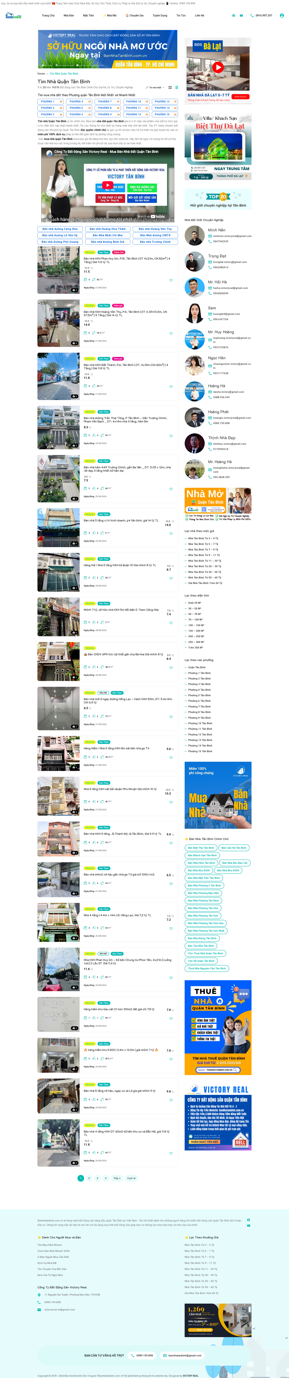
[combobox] (157, 87)
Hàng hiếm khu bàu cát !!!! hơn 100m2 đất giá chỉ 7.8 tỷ (119, 1009)
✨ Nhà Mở (109, 15)
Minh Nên (216, 229)
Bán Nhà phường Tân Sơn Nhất (206, 930)
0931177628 (220, 373)
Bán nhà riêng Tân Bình (202, 938)
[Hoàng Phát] (195, 417)
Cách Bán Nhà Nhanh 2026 (53, 1250)
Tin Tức (181, 15)
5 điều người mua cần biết (53, 1257)
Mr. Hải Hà (217, 281)
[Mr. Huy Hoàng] (195, 339)
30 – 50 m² (194, 608)
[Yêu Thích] (171, 280)
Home (41, 73)
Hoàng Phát (218, 411)
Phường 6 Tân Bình (199, 700)
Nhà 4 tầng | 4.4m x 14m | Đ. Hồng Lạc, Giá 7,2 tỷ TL (117, 915)
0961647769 (220, 319)
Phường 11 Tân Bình (200, 728)
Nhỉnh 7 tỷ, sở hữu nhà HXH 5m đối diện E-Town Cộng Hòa (121, 609)
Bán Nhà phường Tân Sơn (203, 915)
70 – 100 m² (195, 619)
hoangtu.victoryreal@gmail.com (232, 417)
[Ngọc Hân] (195, 365)
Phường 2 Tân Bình (199, 678)
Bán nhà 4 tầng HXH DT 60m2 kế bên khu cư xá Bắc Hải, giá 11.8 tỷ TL (127, 1133)
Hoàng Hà (216, 385)
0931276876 (220, 347)
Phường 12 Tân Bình (200, 734)
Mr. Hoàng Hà (220, 461)
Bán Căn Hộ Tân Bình (234, 847)
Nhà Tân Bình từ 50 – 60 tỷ (204, 577)
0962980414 (220, 267)
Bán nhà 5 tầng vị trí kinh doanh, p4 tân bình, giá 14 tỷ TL (121, 520)
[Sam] (195, 313)
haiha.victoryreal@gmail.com (230, 288)
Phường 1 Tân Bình (199, 673)
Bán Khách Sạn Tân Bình (202, 855)
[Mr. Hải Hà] (195, 287)
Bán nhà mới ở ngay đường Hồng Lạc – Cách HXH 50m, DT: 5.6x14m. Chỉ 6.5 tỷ (128, 700)
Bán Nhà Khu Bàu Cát (234, 862)
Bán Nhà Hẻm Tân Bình (201, 862)
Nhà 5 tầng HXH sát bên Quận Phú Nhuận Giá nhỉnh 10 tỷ (120, 789)
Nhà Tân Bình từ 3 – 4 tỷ (203, 538)
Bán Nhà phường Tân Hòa (203, 908)
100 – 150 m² (196, 625)
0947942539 (220, 241)
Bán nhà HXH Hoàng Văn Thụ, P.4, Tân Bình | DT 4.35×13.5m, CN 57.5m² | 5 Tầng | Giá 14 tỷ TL (125, 313)
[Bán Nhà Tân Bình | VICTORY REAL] (13, 15)
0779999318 (220, 449)
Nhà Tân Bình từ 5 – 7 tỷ (203, 544)
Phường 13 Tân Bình (200, 740)
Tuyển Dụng (160, 15)
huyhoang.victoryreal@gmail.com (232, 339)
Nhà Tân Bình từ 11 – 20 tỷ (204, 560)
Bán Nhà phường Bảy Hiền (203, 893)
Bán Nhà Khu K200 (199, 870)
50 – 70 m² (194, 614)
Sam (212, 307)
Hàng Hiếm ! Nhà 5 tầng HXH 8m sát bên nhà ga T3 (116, 748)
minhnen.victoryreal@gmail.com (232, 236)
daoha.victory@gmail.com (228, 391)
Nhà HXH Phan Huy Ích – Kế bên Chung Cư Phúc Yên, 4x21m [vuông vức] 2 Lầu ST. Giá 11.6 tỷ (127, 961)
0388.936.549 (221, 397)
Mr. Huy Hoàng (221, 331)
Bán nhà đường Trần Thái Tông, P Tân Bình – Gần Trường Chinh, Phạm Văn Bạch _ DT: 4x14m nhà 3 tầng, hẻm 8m (125, 419)
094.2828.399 (221, 477)
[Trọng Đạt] (195, 262)
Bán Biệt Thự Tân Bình (201, 847)
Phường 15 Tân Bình (200, 751)
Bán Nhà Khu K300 (228, 870)
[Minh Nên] (195, 236)
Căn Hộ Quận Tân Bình (201, 960)
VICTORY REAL (190, 1375)
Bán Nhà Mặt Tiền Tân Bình (204, 878)
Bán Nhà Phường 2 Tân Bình (204, 885)
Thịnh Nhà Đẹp (221, 437)
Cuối (130, 1178)
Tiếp (115, 1178)
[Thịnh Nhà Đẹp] (195, 443)
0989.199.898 (221, 423)
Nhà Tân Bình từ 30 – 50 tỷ (204, 572)
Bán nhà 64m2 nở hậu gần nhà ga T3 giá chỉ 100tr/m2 (119, 874)
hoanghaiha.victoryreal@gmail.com (231, 469)
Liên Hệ (199, 15)
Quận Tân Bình (197, 667)
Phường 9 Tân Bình (199, 717)
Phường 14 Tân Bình (200, 745)
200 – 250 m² (196, 636)
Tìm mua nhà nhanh (49, 1244)
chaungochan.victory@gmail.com (232, 365)
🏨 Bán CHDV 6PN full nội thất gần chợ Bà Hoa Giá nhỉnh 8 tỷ (123, 654)
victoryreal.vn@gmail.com (59, 1309)
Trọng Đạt (217, 255)
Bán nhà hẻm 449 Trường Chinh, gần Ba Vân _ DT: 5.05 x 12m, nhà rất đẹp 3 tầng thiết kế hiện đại (127, 468)
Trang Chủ (48, 15)
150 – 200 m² (196, 630)
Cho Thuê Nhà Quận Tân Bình (205, 953)
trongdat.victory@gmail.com (230, 262)
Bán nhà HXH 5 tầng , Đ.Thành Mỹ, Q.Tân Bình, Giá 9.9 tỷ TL (123, 833)
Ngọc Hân (217, 357)
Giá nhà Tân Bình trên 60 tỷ (205, 583)
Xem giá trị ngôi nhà (50, 1275)
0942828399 (220, 293)
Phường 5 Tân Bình (199, 695)
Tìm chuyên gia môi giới (51, 1269)
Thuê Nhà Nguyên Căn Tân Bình (207, 968)
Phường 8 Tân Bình (199, 712)
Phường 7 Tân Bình (199, 706)
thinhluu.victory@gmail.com (229, 443)
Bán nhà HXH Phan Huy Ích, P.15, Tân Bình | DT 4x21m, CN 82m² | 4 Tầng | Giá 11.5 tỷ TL (127, 260)
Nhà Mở (103, 693)
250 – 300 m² (196, 642)
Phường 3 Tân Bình (199, 684)
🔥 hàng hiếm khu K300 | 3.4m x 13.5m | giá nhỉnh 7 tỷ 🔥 (121, 1050)
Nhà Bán (69, 15)
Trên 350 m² (195, 647)
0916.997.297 (264, 15)
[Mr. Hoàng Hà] (195, 469)
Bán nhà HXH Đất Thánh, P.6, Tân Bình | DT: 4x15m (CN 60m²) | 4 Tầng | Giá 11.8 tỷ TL (126, 366)
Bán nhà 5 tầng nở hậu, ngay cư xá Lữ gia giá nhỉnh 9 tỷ (120, 1090)
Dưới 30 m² (194, 602)
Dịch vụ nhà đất (47, 1263)
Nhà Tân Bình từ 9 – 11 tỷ (204, 555)
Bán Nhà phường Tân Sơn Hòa (205, 923)
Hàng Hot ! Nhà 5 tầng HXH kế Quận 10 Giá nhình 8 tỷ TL (120, 565)
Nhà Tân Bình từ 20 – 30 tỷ (204, 566)
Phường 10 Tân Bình (200, 723)
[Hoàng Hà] (195, 391)
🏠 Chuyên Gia (134, 15)
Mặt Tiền (88, 15)
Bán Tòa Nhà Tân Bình (201, 945)
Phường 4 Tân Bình (199, 689)
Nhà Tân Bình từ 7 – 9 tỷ (203, 549)
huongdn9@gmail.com (226, 314)
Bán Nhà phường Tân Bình (203, 900)
